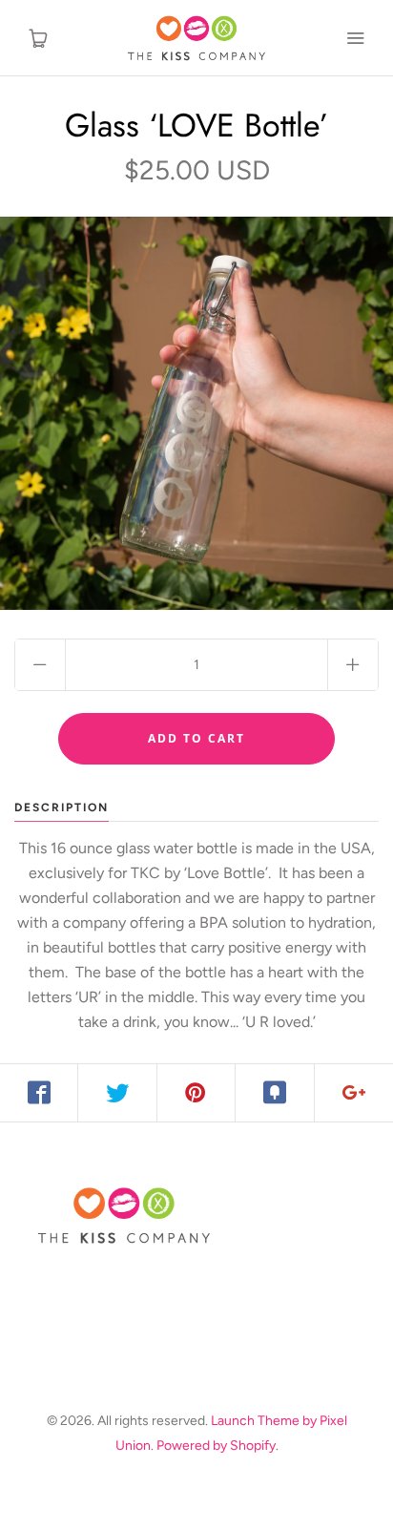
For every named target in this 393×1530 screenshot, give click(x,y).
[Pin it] (196, 1092)
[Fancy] (275, 1092)
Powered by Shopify (216, 1445)
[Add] (354, 1092)
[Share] (39, 1092)
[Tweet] (117, 1092)
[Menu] (354, 38)
